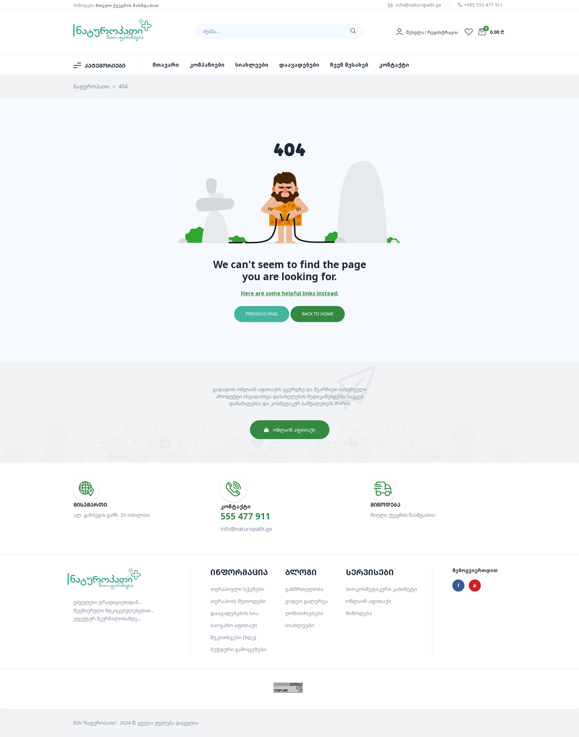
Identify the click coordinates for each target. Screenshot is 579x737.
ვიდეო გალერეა (306, 601)
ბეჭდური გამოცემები (238, 649)
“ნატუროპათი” (100, 723)
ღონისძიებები (304, 613)
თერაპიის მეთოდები (238, 601)
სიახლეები (299, 625)
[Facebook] (458, 585)
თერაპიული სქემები (237, 589)
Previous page (262, 314)
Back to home (317, 314)
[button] (289, 429)
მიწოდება (359, 613)
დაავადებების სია (234, 613)
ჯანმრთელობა (304, 589)
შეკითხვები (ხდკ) (233, 637)
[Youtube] (475, 585)
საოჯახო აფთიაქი (233, 625)
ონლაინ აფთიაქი (368, 601)
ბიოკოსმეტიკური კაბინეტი (381, 589)
